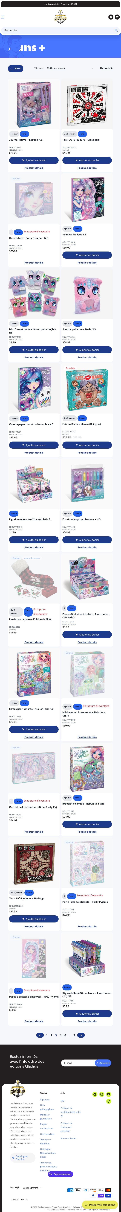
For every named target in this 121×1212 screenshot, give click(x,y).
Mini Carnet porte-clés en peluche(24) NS (32, 331)
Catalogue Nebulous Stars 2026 (48, 1153)
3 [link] (56, 1035)
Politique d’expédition (77, 1209)
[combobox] (60, 30)
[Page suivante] (81, 1035)
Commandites (47, 1134)
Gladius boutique (44, 1207)
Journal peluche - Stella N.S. (79, 329)
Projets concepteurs (46, 1126)
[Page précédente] (40, 1035)
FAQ (62, 1100)
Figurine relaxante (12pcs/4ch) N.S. (30, 519)
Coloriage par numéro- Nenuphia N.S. (31, 424)
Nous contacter (68, 1138)
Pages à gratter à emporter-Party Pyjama (34, 996)
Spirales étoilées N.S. (74, 234)
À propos (44, 1099)
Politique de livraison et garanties (66, 1127)
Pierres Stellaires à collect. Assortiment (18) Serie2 (86, 616)
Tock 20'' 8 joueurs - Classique (80, 139)
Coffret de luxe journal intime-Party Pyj (33, 807)
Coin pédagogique (47, 1107)
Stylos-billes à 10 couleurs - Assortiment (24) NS (87, 995)
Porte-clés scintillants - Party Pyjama (85, 902)
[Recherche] (116, 30)
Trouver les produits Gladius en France (48, 1166)
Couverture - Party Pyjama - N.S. (29, 238)
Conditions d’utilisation (56, 1209)
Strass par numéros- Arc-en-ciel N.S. (31, 709)
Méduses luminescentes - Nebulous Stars (84, 714)
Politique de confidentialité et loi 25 (70, 1112)
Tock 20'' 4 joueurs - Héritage (26, 898)
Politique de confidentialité (99, 1209)
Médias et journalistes (46, 1116)
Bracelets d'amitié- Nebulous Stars (83, 803)
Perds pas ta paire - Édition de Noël (30, 619)
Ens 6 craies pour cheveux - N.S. (81, 519)
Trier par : (39, 68)
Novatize (66, 1207)
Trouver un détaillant (45, 1141)
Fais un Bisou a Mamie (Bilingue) (81, 424)
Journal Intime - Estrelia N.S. (26, 139)
